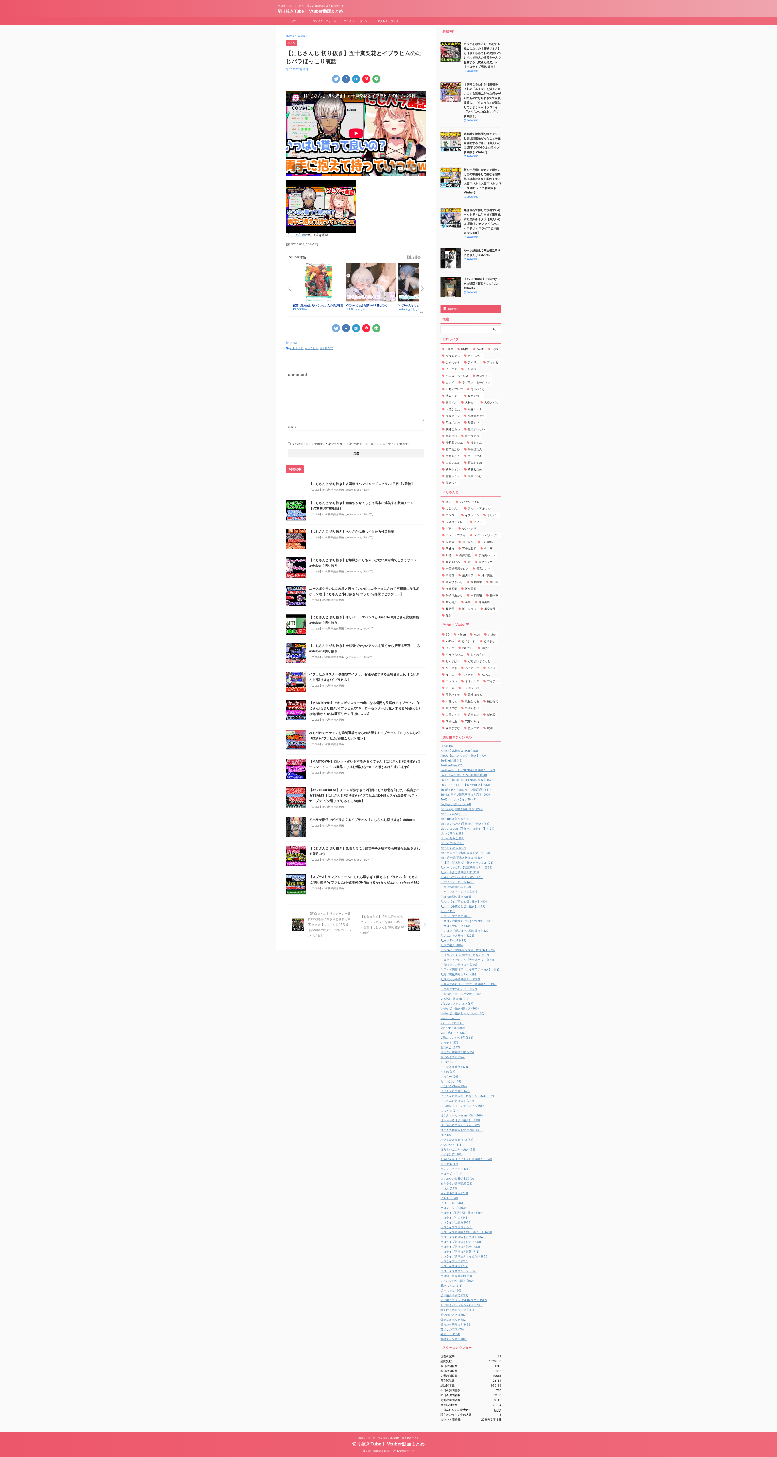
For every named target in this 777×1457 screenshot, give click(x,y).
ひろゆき (451, 668)
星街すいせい (476, 429)
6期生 (465, 349)
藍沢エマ (473, 728)
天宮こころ (483, 568)
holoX (480, 349)
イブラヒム (311, 348)
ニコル (294, 342)
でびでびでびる (469, 501)
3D (448, 634)
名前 (292, 427)
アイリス (473, 362)
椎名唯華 (476, 582)
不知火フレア (454, 389)
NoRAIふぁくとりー (356, 309)
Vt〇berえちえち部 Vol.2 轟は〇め (366, 305)
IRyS (495, 349)
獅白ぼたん (475, 449)
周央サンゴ (486, 562)
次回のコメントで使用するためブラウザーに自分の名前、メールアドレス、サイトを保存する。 (352, 443)
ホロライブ (483, 375)
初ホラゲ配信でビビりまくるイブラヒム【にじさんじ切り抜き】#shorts (362, 820)
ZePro (450, 641)
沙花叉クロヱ (454, 442)
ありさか (489, 641)
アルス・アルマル (479, 508)
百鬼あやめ (475, 462)
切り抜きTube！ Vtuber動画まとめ (310, 11)
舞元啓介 (451, 602)
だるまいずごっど (479, 661)
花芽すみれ (472, 721)
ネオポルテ (472, 681)
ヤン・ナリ (469, 528)
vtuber (492, 634)
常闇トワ (473, 422)
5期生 (449, 349)
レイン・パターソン (486, 535)
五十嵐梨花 (326, 348)
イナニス (451, 369)
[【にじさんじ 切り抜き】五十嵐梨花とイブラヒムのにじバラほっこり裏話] (356, 79)
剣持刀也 (465, 555)
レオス (450, 542)
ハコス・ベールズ (457, 375)
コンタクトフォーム (324, 21)
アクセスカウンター (389, 21)
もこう (491, 668)
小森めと (451, 701)
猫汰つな (451, 708)
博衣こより (453, 395)
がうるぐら (453, 355)
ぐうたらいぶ (454, 654)
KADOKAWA (300, 309)
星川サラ (467, 575)
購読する (453, 309)
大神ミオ (470, 402)
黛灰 (448, 615)
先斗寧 (488, 548)
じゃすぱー (453, 661)
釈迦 (490, 728)
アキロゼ (492, 362)
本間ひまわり (454, 582)
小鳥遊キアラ (476, 416)
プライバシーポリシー (357, 21)
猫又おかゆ (453, 449)
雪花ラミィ (453, 476)
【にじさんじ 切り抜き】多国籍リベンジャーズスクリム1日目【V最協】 (361, 484)
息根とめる (472, 701)
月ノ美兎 (487, 575)
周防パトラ (453, 694)
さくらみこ (475, 355)
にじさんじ (296, 348)
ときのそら (453, 362)
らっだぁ (467, 674)
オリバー (492, 515)
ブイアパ (492, 681)
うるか (450, 647)
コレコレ (451, 681)
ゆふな (450, 674)
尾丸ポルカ (453, 422)
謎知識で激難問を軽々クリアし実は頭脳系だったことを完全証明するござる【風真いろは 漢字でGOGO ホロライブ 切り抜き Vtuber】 (482, 143)
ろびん (485, 674)
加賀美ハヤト (487, 555)
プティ (450, 528)
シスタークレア (456, 521)
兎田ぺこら (478, 389)
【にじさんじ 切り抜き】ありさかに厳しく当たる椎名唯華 (351, 531)
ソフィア (479, 521)
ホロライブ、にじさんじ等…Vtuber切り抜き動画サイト (388, 1437)
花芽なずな (453, 728)
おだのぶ (467, 647)
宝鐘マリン (453, 416)
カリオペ (470, 369)
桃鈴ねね (451, 436)
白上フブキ (475, 456)
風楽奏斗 (490, 608)
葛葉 (468, 602)
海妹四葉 (451, 588)
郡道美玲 (484, 602)
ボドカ (450, 688)
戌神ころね (453, 429)
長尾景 (450, 608)
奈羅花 (450, 575)
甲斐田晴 (476, 595)
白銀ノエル (453, 462)
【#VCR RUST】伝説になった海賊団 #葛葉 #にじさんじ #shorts (482, 283)
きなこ (485, 647)
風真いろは (475, 476)
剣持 (448, 555)
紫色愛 (491, 714)
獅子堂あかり (454, 595)
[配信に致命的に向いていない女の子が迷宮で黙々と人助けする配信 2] (318, 283)
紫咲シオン (453, 469)
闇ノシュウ (469, 608)
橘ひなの (492, 701)
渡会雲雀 (470, 588)
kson (477, 634)
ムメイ (450, 382)
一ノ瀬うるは (470, 688)
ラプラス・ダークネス (476, 382)
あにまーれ (469, 641)
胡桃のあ (451, 721)
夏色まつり (475, 395)
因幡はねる (475, 694)
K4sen (461, 634)
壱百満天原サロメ (457, 568)
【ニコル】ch (296, 235)
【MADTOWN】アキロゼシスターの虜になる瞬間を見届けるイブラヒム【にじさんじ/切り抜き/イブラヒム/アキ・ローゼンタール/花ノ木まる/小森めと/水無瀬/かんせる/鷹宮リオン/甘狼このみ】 (365, 708)
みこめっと (472, 668)
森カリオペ (472, 436)
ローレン (467, 542)
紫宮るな (473, 714)
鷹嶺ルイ (451, 482)
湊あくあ (476, 442)
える (448, 501)
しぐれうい (478, 654)
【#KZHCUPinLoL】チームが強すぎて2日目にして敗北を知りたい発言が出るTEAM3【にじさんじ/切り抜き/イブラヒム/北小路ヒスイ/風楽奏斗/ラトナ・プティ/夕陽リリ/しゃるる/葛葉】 (364, 795)
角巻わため (475, 469)
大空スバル (491, 402)
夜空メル (451, 402)
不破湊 (450, 548)
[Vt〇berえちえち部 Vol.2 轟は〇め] (371, 283)
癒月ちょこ (453, 456)
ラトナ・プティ (456, 535)
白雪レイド (453, 714)
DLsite (414, 257)
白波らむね (472, 708)
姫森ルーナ (475, 409)
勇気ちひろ (453, 562)
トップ (292, 21)
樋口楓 (494, 582)
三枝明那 (487, 542)
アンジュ (451, 515)
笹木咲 (494, 595)
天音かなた (453, 409)
